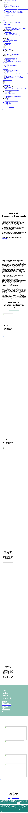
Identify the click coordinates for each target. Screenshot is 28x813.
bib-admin (11, 107)
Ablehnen (15, 802)
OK (18, 802)
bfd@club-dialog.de (11, 0)
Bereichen (4, 238)
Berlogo (9, 798)
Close (1, 811)
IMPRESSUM (15, 798)
